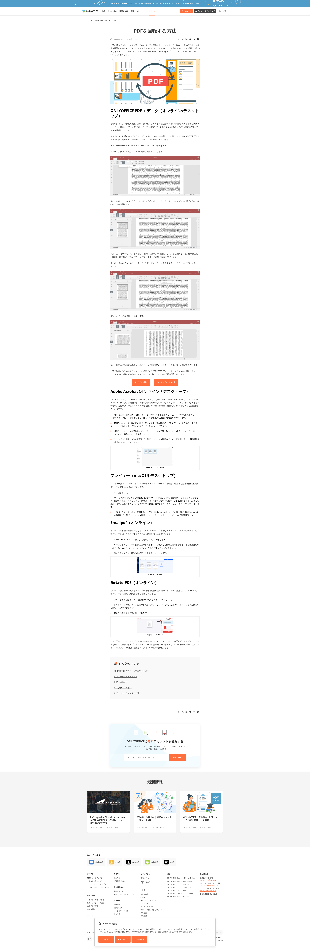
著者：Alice (159, 827)
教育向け (117, 874)
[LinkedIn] (186, 39)
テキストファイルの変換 (96, 900)
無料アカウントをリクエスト (124, 894)
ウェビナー (144, 903)
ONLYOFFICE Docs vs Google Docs (179, 881)
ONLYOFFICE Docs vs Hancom (178, 897)
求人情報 (117, 914)
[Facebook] (178, 39)
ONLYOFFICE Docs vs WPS (176, 890)
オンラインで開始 (141, 382)
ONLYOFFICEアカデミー (149, 900)
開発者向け (124, 11)
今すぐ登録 (177, 757)
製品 (103, 11)
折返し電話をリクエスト (208, 894)
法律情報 (143, 916)
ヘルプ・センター (146, 897)
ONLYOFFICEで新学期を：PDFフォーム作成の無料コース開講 (200, 819)
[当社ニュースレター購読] (89, 938)
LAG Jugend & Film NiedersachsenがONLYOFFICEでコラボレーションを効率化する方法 (107, 820)
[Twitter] (182, 39)
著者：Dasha (206, 827)
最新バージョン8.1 (128, 127)
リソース (152, 11)
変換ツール (91, 895)
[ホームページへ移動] (90, 11)
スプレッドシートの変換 (96, 903)
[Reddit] (190, 39)
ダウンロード (186, 11)
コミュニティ (145, 894)
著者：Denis (133, 39)
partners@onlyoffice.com (209, 885)
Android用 (154, 862)
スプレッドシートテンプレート (98, 884)
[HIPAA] (142, 882)
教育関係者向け (119, 881)
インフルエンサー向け (122, 911)
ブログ (89, 20)
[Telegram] (194, 39)
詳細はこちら (188, 932)
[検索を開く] (219, 11)
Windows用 (99, 862)
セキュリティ (145, 874)
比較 (168, 874)
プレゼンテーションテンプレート (98, 888)
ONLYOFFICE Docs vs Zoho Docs (178, 884)
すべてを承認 (139, 939)
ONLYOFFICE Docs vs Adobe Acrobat (180, 894)
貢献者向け (118, 904)
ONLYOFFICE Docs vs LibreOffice (178, 887)
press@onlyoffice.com (208, 891)
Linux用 (117, 862)
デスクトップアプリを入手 (165, 382)
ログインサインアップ (205, 11)
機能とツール (118, 891)
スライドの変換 (92, 906)
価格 (132, 11)
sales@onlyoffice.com (208, 880)
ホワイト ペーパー (146, 907)
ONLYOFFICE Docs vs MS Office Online (181, 878)
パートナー (141, 11)
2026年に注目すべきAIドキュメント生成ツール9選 (154, 819)
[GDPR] (148, 882)
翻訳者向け (118, 908)
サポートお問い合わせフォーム (151, 910)
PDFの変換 (91, 909)
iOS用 (172, 862)
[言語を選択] (225, 11)
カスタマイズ (123, 939)
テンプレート (92, 874)
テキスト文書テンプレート (96, 881)
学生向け (117, 878)
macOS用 (135, 862)
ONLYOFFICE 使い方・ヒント (105, 20)
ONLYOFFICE (116, 124)
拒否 (106, 939)
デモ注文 (143, 913)
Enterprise (112, 11)
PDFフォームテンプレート (96, 878)
